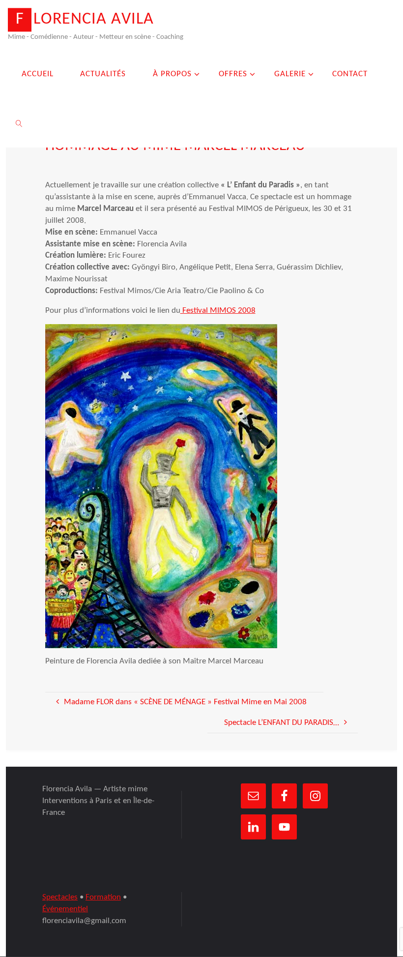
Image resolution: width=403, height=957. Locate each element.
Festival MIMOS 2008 (218, 310)
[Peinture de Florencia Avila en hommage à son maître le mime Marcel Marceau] (161, 485)
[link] (19, 123)
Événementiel (65, 909)
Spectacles (60, 897)
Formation (103, 897)
